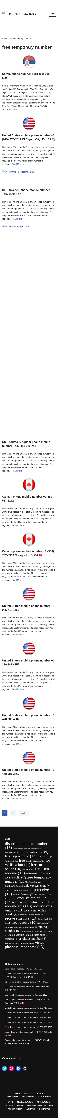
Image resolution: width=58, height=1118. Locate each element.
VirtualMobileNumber (13, 943)
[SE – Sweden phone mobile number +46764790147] (29, 177)
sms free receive (20, 922)
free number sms (34, 852)
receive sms (18, 906)
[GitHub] (24, 1068)
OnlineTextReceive (22, 890)
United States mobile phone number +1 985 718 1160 (28, 1008)
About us (30, 1109)
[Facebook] (18, 1068)
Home (10, 1102)
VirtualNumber (28, 943)
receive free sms (23, 894)
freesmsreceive (32, 874)
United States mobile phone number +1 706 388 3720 (28, 1027)
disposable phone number (26, 845)
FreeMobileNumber (12, 852)
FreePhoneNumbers (44, 857)
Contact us (44, 1109)
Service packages (14, 1105)
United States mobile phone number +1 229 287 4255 (28, 1013)
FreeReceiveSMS (11, 861)
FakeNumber (18, 848)
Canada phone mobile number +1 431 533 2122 (26, 995)
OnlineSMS (10, 890)
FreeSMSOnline (28, 869)
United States (16, 934)
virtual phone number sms (25, 944)
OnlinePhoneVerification (14, 886)
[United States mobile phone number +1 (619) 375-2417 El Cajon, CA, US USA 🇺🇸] (29, 123)
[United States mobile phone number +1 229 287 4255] (29, 648)
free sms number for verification (27, 862)
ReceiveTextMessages (37, 914)
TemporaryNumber (28, 931)
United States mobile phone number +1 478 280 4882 (28, 1017)
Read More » (13, 109)
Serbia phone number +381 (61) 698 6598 (23, 969)
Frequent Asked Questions (40, 1105)
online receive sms (37, 885)
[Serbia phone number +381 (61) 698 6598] (29, 61)
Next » (24, 813)
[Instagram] (11, 1068)
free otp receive (20, 856)
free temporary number (28, 879)
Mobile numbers (25, 1102)
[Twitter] (4, 1068)
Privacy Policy (15, 1109)
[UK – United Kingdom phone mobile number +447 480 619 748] (29, 331)
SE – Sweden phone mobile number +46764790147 (28, 982)
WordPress (45, 1096)
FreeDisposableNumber (33, 848)
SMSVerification (43, 923)
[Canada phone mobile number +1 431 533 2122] (29, 484)
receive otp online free (32, 902)
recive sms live (21, 918)
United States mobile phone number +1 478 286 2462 (28, 1022)
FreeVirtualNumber (33, 882)
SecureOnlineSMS (45, 919)
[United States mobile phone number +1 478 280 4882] (29, 702)
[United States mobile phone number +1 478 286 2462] (29, 757)
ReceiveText (23, 914)
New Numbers (43, 1102)
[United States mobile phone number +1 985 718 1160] (29, 593)
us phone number (32, 938)
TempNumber (28, 927)
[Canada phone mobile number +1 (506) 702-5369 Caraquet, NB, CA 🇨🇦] (29, 538)
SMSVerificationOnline (13, 927)
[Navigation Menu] (52, 14)
